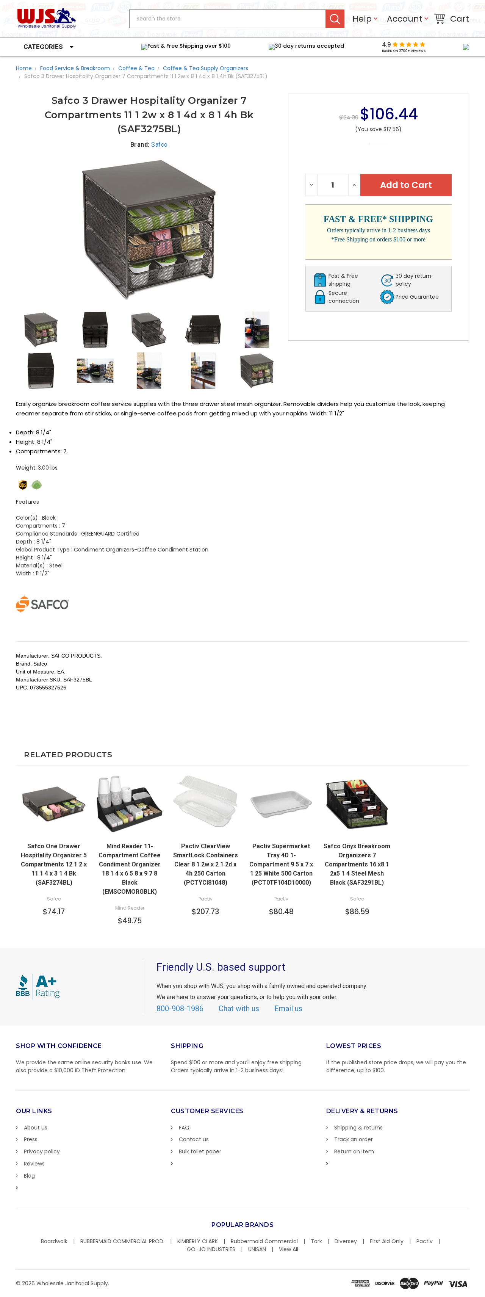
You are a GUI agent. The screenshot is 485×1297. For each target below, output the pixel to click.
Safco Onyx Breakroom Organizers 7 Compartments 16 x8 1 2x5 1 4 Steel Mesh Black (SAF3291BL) (357, 864)
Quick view (54, 830)
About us (35, 1127)
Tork (316, 1241)
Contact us (194, 1139)
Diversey (346, 1241)
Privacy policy (42, 1151)
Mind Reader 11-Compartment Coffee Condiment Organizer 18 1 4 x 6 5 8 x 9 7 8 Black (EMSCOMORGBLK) (130, 869)
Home (24, 68)
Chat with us (239, 1008)
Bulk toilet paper (200, 1151)
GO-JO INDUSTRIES (211, 1249)
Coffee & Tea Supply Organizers (205, 68)
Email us (288, 1008)
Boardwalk (54, 1241)
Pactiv (424, 1241)
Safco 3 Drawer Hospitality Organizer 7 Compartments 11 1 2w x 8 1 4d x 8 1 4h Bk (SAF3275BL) (146, 76)
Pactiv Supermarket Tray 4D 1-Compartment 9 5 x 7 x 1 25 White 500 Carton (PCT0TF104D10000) (281, 864)
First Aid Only (387, 1241)
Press (31, 1139)
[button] (484, 1293)
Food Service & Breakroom (75, 68)
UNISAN (257, 1249)
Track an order (353, 1139)
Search (335, 18)
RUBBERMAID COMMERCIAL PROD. (122, 1241)
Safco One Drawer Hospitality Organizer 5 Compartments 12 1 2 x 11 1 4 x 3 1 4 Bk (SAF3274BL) (54, 864)
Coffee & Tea (136, 68)
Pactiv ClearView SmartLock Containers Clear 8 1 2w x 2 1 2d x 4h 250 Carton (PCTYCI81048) (205, 864)
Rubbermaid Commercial (264, 1241)
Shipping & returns (358, 1127)
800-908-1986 (179, 1008)
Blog (29, 1176)
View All (288, 1249)
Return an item (354, 1151)
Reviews (34, 1163)
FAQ (184, 1127)
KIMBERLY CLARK (197, 1241)
